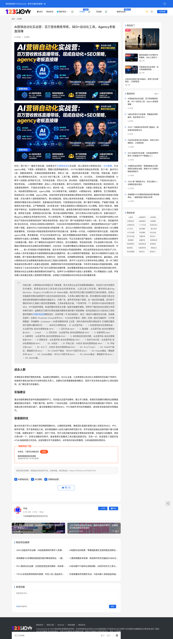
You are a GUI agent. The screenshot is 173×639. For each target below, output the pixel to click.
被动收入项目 (154, 252)
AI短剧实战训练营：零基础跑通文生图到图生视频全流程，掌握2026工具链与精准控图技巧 (143, 169)
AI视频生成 (130, 225)
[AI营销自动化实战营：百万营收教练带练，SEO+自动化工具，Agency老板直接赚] (131, 70)
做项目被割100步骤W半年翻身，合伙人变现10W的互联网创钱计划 (149, 57)
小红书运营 (130, 233)
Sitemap (60, 625)
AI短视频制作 (154, 217)
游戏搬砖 (131, 240)
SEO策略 (107, 166)
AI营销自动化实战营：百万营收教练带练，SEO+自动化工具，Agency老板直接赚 (143, 101)
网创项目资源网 (60, 629)
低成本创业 (154, 225)
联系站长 (81, 625)
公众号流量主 (131, 229)
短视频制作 (130, 244)
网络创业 (154, 248)
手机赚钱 (142, 233)
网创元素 (50, 625)
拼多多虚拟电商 (154, 233)
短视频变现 (142, 244)
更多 (156, 94)
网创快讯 (49, 12)
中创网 (82, 12)
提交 (112, 606)
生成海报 (20, 635)
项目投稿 (162, 12)
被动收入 (142, 252)
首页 (41, 12)
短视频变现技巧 (154, 244)
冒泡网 (99, 12)
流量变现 (142, 236)
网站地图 (71, 625)
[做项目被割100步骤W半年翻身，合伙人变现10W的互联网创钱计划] (131, 58)
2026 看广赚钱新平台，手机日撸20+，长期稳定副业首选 (143, 182)
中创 (25, 508)
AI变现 (130, 217)
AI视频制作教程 (154, 221)
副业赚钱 (142, 229)
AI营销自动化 (63, 166)
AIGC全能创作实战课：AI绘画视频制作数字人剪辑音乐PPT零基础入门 (143, 154)
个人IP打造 (142, 225)
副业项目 (154, 229)
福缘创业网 (121, 12)
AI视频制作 (142, 221)
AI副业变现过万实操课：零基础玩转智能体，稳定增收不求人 (143, 115)
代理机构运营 (39, 314)
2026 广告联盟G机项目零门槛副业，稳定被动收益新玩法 (143, 128)
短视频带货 (142, 248)
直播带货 (142, 240)
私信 (114, 508)
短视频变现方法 (131, 248)
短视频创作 (154, 240)
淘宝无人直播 (154, 236)
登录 (44, 452)
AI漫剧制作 (142, 217)
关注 (103, 508)
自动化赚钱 (130, 252)
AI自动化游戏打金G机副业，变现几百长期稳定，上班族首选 (143, 141)
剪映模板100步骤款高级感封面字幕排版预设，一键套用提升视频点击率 (143, 195)
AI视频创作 (130, 221)
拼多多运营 (130, 236)
